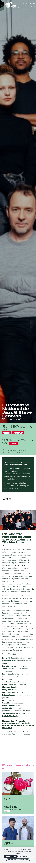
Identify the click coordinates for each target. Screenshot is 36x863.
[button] (23, 3)
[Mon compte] (30, 3)
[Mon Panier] (34, 4)
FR (34, 7)
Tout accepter (11, 856)
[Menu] (2, 5)
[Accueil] (12, 5)
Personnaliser (25, 856)
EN (31, 7)
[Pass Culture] (7, 499)
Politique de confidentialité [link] (18, 860)
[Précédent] (2, 9)
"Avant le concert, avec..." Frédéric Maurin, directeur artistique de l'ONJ (18, 724)
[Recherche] (26, 3)
